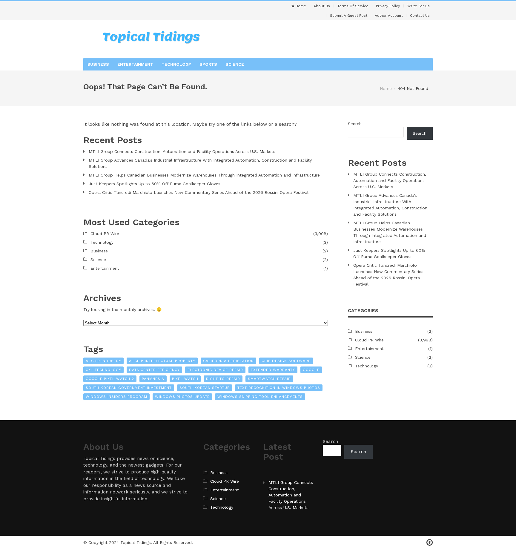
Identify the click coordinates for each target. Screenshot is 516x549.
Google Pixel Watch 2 (110, 379)
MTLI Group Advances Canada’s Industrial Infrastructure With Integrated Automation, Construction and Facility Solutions (200, 163)
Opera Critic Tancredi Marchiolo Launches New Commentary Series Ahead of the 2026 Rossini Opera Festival (198, 192)
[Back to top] (429, 542)
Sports (208, 64)
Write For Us (418, 6)
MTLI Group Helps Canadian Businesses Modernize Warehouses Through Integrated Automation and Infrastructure (204, 175)
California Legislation (228, 361)
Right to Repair (223, 379)
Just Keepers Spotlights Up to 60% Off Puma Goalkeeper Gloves (154, 183)
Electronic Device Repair (215, 370)
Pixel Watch (185, 379)
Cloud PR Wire (104, 233)
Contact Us (420, 15)
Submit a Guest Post (348, 15)
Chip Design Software (286, 361)
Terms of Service (352, 6)
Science (234, 64)
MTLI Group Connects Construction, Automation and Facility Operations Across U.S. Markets (182, 151)
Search (355, 123)
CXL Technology (103, 370)
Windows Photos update (182, 397)
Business (98, 64)
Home (300, 6)
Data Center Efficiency (154, 370)
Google (311, 370)
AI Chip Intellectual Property (162, 361)
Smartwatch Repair (269, 379)
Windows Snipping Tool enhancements (260, 397)
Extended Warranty (273, 370)
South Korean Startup (204, 388)
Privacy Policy (388, 6)
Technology (176, 64)
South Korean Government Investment (129, 388)
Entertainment (135, 64)
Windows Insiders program (116, 397)
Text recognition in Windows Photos (278, 388)
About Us (322, 6)
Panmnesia (153, 379)
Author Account (389, 15)
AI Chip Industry (103, 361)
